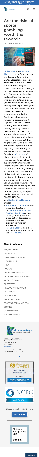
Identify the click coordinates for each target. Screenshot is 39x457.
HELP (6, 265)
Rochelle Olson (13, 228)
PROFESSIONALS (12, 280)
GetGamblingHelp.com (19, 200)
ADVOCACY (9, 253)
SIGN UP (19, 414)
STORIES (8, 307)
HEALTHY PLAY (11, 261)
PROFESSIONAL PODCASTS (17, 276)
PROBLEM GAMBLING (14, 272)
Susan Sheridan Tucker (17, 205)
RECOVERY (9, 284)
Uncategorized (11, 311)
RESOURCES (10, 295)
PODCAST (8, 269)
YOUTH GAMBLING (13, 314)
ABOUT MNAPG (11, 250)
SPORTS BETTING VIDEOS (16, 303)
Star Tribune (15, 233)
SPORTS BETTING (19, 43)
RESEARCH (9, 292)
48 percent (20, 154)
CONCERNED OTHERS (14, 257)
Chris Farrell (9, 71)
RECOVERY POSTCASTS (15, 288)
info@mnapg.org (10, 346)
